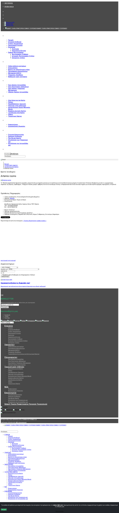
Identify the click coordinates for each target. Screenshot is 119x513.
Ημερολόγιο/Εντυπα (14, 337)
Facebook (7, 315)
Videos (10, 382)
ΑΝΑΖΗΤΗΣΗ (8, 149)
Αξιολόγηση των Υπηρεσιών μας (18, 400)
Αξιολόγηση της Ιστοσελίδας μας (18, 402)
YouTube (7, 318)
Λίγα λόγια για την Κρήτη (15, 368)
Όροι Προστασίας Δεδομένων (17, 361)
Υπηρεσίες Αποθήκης (14, 352)
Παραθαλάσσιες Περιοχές (16, 372)
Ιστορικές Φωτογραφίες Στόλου (18, 341)
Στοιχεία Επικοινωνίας (15, 394)
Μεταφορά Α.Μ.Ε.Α (13, 350)
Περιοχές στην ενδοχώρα (15, 374)
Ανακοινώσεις (12, 389)
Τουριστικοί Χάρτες (14, 383)
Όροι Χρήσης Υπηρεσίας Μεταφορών (19, 363)
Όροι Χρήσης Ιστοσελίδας (16, 359)
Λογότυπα (11, 335)
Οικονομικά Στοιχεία (14, 333)
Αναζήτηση (8, 154)
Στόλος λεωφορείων (14, 331)
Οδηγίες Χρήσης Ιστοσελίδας (17, 365)
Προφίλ (10, 327)
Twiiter (6, 316)
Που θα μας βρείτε (13, 398)
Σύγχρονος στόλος (13, 342)
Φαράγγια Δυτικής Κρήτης (16, 378)
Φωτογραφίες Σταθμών (15, 339)
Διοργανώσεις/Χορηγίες (15, 390)
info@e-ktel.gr (9, 7)
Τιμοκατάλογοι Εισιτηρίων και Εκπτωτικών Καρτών (23, 354)
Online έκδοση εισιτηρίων (16, 346)
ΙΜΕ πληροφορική (21, 422)
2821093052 (8, 3)
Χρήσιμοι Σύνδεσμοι (14, 396)
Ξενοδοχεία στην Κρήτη (15, 380)
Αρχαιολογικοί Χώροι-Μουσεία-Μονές (19, 376)
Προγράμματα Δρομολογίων (16, 348)
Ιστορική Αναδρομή (14, 329)
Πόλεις (10, 370)
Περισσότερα (59, 511)
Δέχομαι (4, 509)
